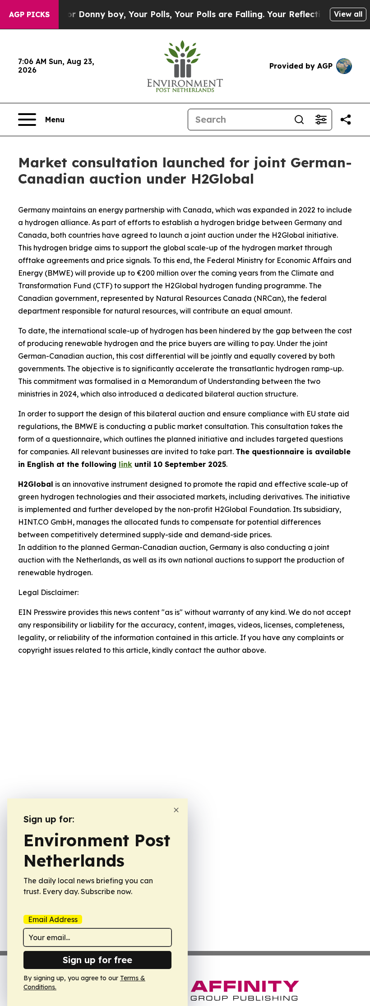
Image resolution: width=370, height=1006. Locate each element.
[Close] (176, 810)
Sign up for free (97, 959)
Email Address (53, 919)
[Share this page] (345, 120)
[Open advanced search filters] (321, 119)
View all (348, 13)
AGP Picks (29, 14)
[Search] (299, 119)
